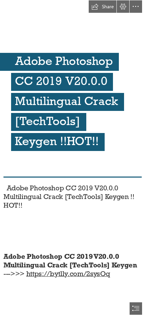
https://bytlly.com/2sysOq (68, 273)
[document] (74, 161)
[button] (102, 6)
